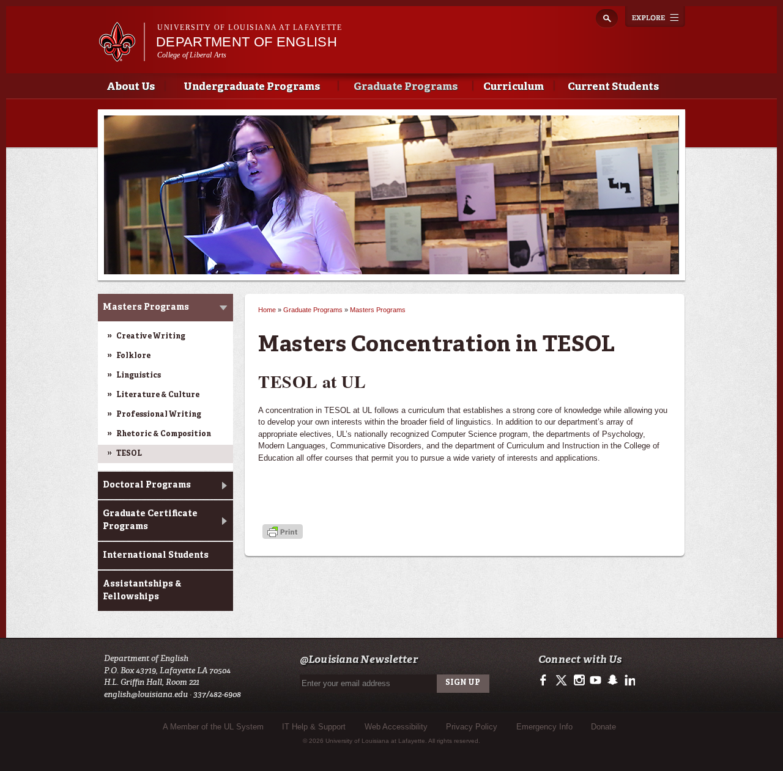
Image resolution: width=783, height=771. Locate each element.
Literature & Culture (157, 395)
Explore (655, 16)
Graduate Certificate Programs (150, 520)
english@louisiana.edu (146, 694)
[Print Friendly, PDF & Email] (282, 533)
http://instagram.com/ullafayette (579, 680)
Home (267, 309)
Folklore (133, 356)
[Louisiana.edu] (121, 55)
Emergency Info (544, 726)
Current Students (613, 87)
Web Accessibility (396, 726)
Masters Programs (146, 307)
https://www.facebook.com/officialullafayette (546, 680)
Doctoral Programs (147, 485)
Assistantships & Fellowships (142, 590)
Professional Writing (158, 414)
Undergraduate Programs (252, 87)
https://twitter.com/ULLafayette (562, 680)
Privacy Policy (471, 726)
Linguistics (138, 375)
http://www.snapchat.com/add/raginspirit (612, 680)
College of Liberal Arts (192, 55)
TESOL (129, 454)
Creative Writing (150, 336)
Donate (603, 726)
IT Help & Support (314, 726)
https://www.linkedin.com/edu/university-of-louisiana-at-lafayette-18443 (628, 680)
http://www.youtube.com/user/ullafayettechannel (595, 680)
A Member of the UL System (213, 726)
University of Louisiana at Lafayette (249, 27)
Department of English (246, 41)
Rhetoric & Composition (163, 434)
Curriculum (513, 87)
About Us (130, 87)
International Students (156, 555)
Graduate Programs (406, 87)
